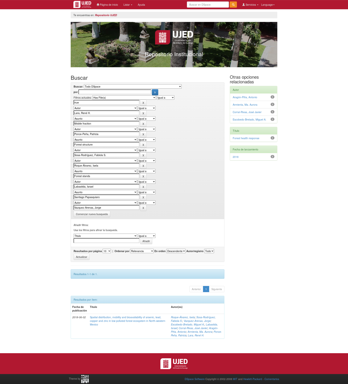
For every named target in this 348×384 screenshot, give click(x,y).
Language (267, 4)
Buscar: (78, 86)
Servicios (251, 4)
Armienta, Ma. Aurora (200, 331)
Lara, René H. (196, 335)
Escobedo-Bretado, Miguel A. (187, 324)
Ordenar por (122, 251)
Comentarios (271, 379)
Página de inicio (108, 4)
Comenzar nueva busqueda (92, 214)
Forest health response (246, 138)
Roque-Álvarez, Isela (183, 317)
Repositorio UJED (106, 15)
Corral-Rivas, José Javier (193, 328)
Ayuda (141, 4)
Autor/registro (195, 251)
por (76, 92)
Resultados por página (88, 251)
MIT (235, 379)
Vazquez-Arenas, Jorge (197, 321)
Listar (126, 4)
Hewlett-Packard (252, 379)
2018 (236, 157)
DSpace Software (195, 379)
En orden (160, 251)
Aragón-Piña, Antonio (245, 97)
